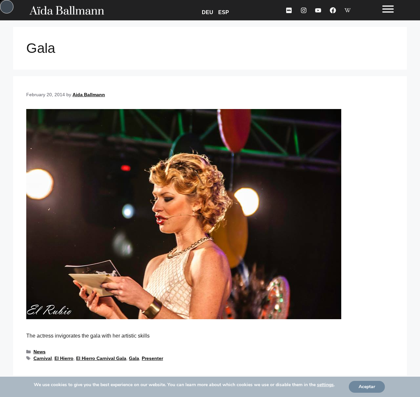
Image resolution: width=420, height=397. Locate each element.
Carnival (42, 358)
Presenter (152, 358)
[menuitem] (208, 12)
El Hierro (64, 358)
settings (325, 385)
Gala (134, 358)
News (39, 351)
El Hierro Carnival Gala (101, 358)
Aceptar (367, 387)
